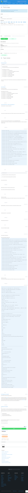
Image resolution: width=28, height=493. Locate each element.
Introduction (9, 3)
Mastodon (22, 477)
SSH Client (2, 479)
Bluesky (22, 478)
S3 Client (2, 480)
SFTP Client (2, 478)
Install (17, 3)
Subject (1, 17)
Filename (2, 44)
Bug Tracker (9, 480)
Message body (2, 20)
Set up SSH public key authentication (5, 461)
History (8, 479)
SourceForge (16, 476)
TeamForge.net (16, 477)
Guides (2, 476)
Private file (10, 53)
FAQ (8, 476)
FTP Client (2, 477)
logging (7, 397)
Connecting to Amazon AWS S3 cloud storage (6, 462)
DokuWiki (16, 478)
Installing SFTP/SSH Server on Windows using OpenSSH (7, 454)
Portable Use (2, 486)
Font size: (9, 23)
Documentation (21, 3)
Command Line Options (3, 485)
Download (13, 3)
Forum (25, 3)
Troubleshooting (9, 477)
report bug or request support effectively (13, 10)
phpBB (15, 479)
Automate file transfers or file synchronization (6, 457)
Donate (14, 428)
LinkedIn (22, 479)
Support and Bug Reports (5, 5)
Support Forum (9, 478)
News (5, 3)
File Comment (2, 49)
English (11, 469)
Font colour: (2, 23)
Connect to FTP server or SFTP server (5, 458)
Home (2, 3)
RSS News (22, 480)
